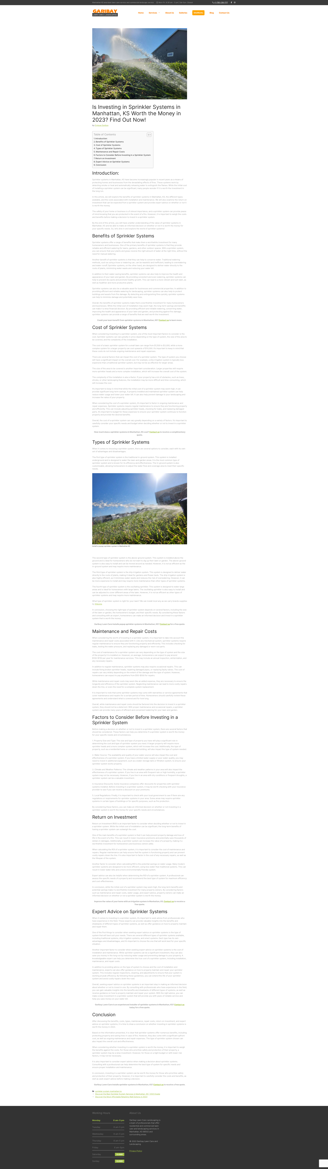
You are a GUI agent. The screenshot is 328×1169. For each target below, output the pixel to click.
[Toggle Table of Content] (148, 135)
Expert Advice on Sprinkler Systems (113, 161)
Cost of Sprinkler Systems (108, 145)
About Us (169, 13)
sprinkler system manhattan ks (108, 1091)
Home (141, 13)
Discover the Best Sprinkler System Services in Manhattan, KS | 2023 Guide (127, 1094)
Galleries (183, 13)
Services (153, 13)
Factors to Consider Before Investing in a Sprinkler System (123, 155)
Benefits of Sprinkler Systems (110, 142)
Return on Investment (105, 158)
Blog (212, 13)
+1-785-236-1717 (221, 2)
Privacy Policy (135, 1151)
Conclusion (101, 165)
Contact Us (224, 13)
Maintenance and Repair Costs (110, 151)
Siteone (98, 604)
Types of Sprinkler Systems (109, 148)
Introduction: (101, 138)
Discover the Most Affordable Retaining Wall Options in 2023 (121, 1097)
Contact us (164, 320)
